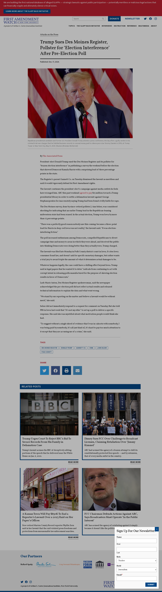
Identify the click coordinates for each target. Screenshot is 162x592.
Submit (151, 584)
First (118, 544)
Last (118, 553)
